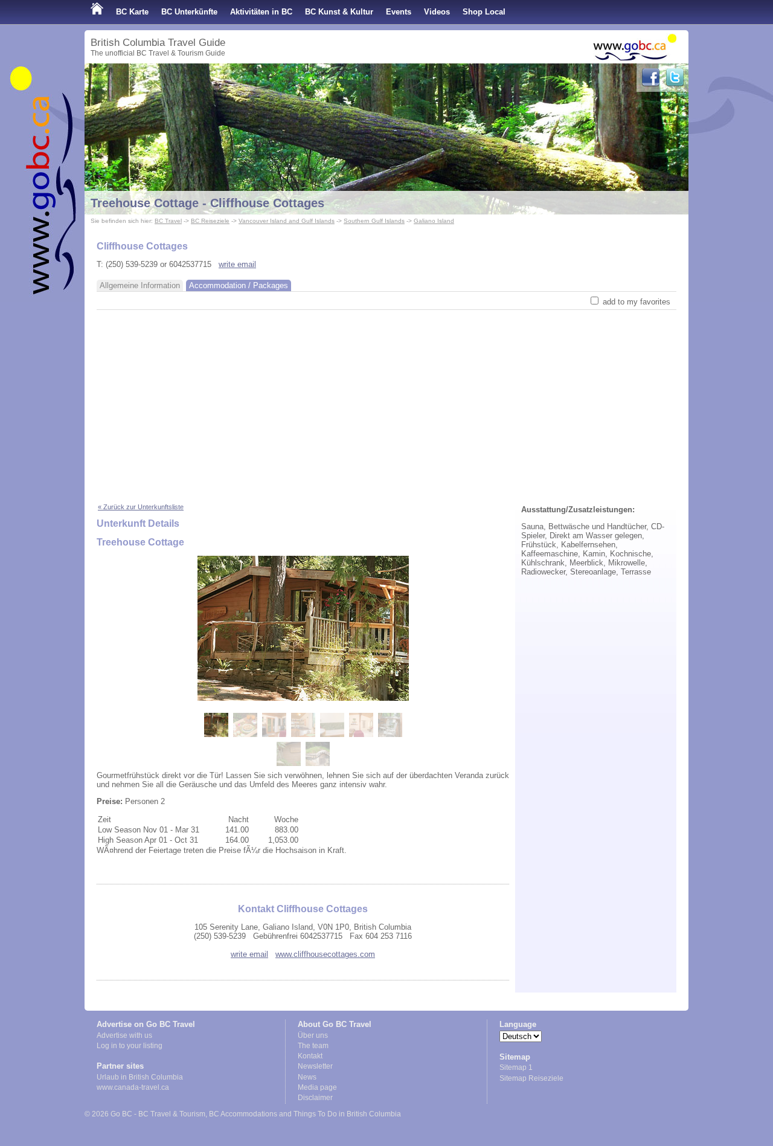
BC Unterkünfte (189, 11)
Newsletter (315, 1066)
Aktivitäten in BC (261, 11)
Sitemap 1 (516, 1067)
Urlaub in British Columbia (140, 1077)
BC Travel (168, 220)
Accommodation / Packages (238, 285)
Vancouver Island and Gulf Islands (287, 220)
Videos (437, 11)
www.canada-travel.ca (133, 1087)
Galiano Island (434, 220)
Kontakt (310, 1056)
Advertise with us (124, 1035)
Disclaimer (315, 1097)
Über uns (313, 1035)
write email (237, 264)
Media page (317, 1087)
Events (398, 11)
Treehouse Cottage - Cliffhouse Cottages (207, 203)
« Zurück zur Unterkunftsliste (141, 506)
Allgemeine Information (140, 285)
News (307, 1077)
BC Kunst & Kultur (339, 11)
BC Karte (132, 11)
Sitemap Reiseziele (531, 1078)
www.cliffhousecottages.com (325, 954)
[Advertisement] (386, 400)
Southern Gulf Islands (374, 220)
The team (313, 1045)
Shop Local (484, 11)
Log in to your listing (129, 1045)
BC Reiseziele (210, 220)
